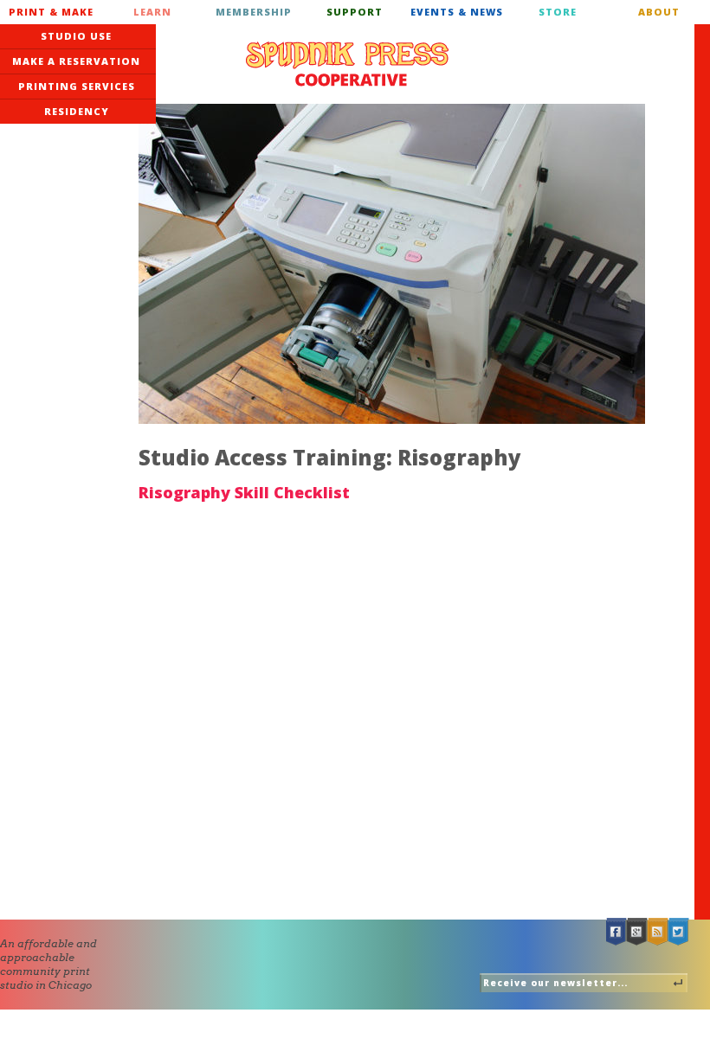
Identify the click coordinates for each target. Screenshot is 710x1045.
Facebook (616, 932)
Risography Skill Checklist (244, 492)
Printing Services (76, 86)
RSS (658, 932)
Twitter (678, 932)
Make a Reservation (76, 60)
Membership (254, 11)
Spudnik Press (347, 64)
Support (354, 11)
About (659, 11)
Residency (76, 111)
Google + (637, 932)
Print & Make (51, 11)
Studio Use (76, 35)
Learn (152, 11)
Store (558, 11)
